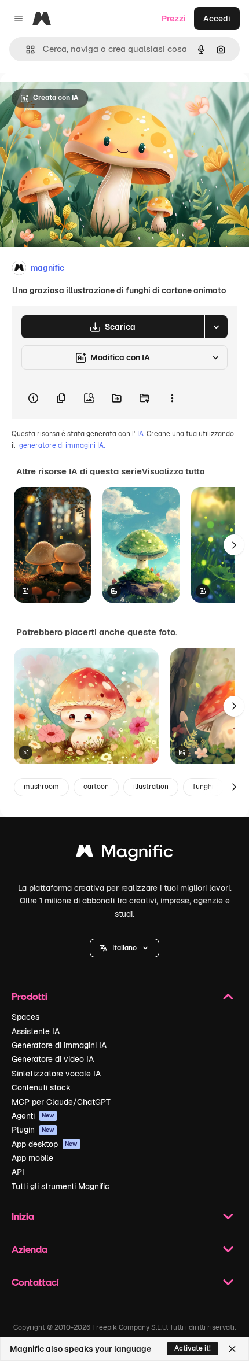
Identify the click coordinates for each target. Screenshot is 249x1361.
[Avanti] (234, 545)
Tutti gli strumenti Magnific (60, 1186)
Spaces (25, 1017)
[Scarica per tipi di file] (216, 326)
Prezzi (174, 18)
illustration (151, 786)
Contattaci (35, 1282)
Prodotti (29, 996)
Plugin (33, 1129)
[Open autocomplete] (26, 49)
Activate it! (192, 1348)
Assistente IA (36, 1031)
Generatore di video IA (53, 1059)
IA (140, 433)
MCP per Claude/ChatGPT (61, 1102)
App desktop (45, 1144)
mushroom (41, 786)
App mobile (32, 1158)
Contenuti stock (41, 1087)
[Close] (232, 1349)
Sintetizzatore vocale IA (56, 1073)
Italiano (124, 948)
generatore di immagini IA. (62, 445)
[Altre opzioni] (172, 398)
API (18, 1172)
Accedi (216, 18)
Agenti (33, 1116)
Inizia (23, 1216)
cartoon (96, 786)
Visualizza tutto (173, 471)
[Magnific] (124, 854)
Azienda (29, 1249)
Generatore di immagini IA (59, 1045)
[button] (124, 948)
